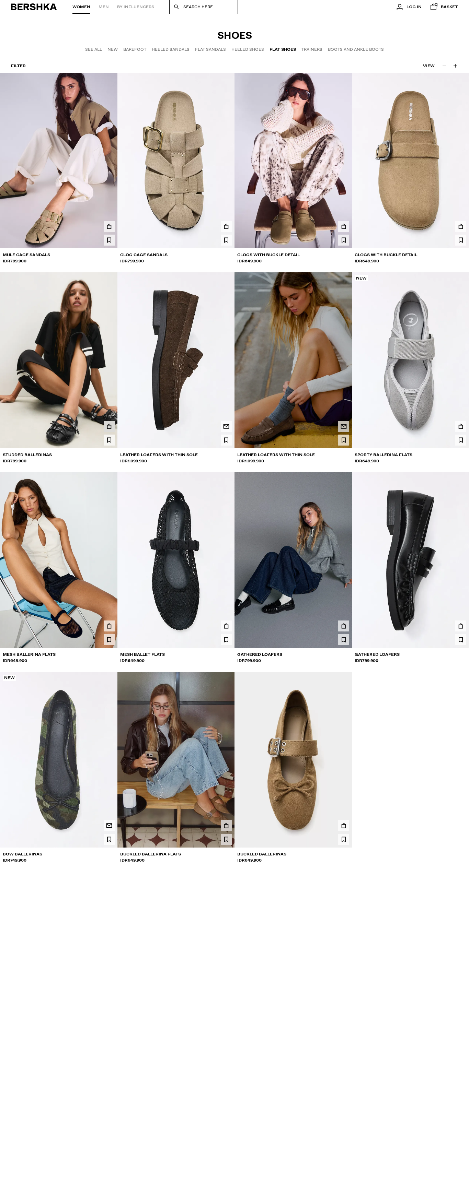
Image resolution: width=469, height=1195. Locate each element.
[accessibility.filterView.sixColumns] (455, 65)
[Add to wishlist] (109, 240)
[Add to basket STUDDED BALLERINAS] (109, 426)
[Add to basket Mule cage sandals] (109, 226)
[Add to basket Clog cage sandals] (226, 226)
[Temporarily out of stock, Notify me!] (226, 426)
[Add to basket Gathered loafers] (343, 625)
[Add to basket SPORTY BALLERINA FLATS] (460, 426)
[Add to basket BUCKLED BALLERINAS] (343, 825)
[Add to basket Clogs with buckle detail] (343, 226)
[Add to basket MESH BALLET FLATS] (226, 625)
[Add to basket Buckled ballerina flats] (226, 825)
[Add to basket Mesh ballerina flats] (109, 625)
